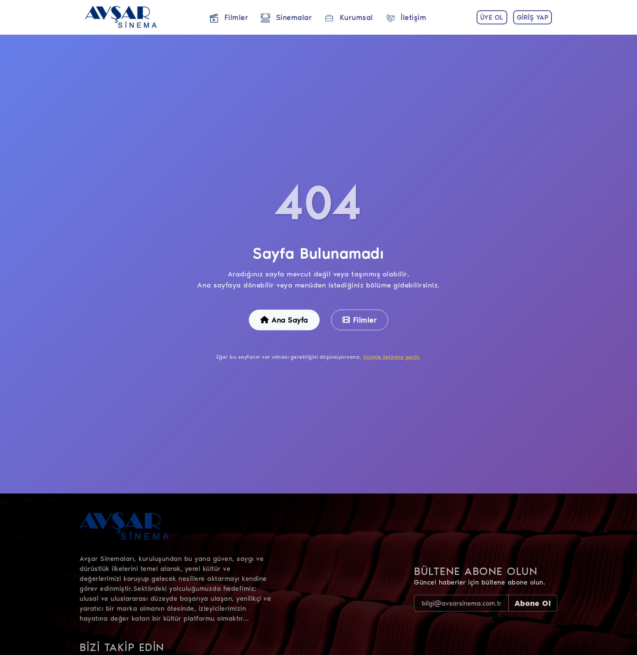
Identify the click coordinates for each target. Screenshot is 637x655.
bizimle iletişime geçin (391, 357)
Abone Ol (533, 603)
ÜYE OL (492, 17)
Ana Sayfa (290, 320)
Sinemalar (293, 17)
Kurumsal (355, 17)
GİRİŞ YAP (533, 17)
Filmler (235, 17)
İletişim (412, 17)
